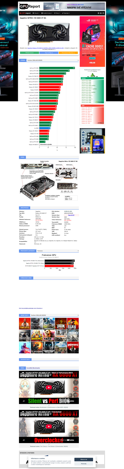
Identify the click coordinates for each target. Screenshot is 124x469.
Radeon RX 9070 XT (87, 109)
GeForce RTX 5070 (86, 90)
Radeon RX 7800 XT (87, 116)
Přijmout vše (83, 459)
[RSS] (98, 13)
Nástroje (66, 13)
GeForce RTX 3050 (86, 102)
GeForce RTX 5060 (86, 97)
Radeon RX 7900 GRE (87, 114)
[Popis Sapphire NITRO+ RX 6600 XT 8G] (49, 181)
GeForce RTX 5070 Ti (87, 87)
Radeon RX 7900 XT (87, 111)
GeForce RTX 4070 (86, 94)
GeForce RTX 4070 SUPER (88, 92)
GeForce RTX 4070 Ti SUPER (89, 89)
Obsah (36, 13)
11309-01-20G (68, 211)
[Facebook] (101, 13)
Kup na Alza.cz (49, 52)
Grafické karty (47, 13)
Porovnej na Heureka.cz (68, 52)
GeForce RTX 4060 (86, 100)
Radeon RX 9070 (86, 113)
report (26, 13)
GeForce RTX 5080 (86, 84)
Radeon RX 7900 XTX (87, 108)
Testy (57, 13)
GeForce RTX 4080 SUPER (88, 85)
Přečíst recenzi (29, 52)
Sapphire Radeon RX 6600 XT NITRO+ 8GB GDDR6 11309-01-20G (45, 48)
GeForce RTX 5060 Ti (87, 95)
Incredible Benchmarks (33, 368)
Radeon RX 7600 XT (87, 121)
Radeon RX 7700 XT (87, 118)
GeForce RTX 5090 (86, 80)
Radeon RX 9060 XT (87, 119)
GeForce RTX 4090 (86, 82)
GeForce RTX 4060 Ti (87, 99)
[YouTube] (103, 13)
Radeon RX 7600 (86, 123)
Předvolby (83, 463)
